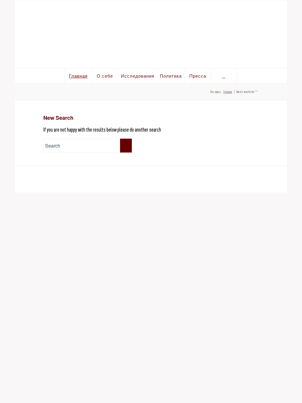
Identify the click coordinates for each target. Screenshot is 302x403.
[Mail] (279, 10)
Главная (227, 92)
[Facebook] (269, 10)
